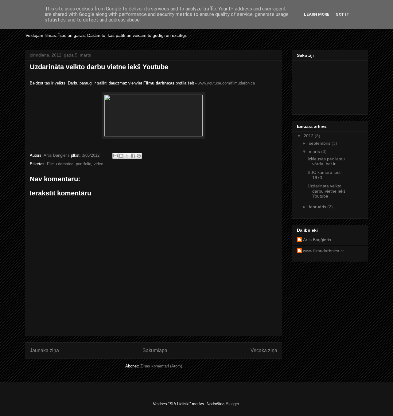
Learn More (316, 14)
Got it (342, 14)
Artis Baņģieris (317, 239)
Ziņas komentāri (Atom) (161, 366)
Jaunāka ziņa (44, 350)
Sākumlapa (154, 350)
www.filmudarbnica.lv (323, 250)
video (98, 164)
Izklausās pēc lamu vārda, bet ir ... (326, 161)
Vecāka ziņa (264, 350)
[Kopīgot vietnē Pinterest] (139, 156)
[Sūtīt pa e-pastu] (115, 156)
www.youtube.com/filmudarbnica (226, 83)
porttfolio (83, 164)
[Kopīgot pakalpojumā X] (127, 156)
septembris (320, 143)
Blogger (232, 404)
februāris (318, 206)
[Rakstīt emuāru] (121, 156)
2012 (309, 135)
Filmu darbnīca (60, 164)
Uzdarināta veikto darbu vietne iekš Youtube (326, 191)
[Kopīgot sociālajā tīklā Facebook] (133, 156)
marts (315, 151)
